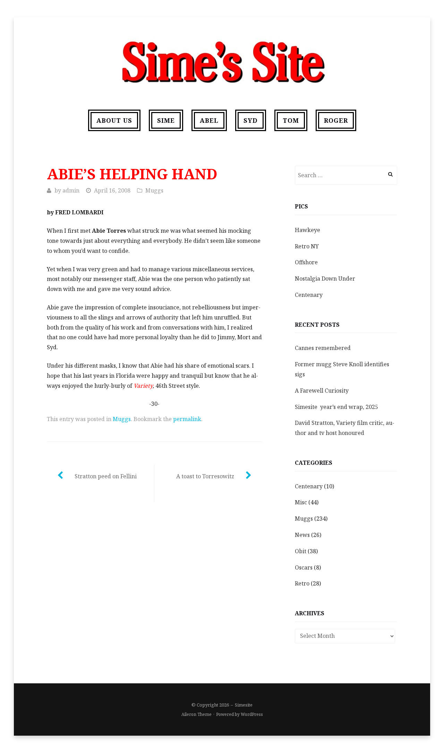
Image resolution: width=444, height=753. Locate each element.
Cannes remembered (323, 348)
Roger (336, 120)
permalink (187, 419)
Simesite (244, 705)
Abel (209, 120)
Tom (291, 120)
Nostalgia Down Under (325, 278)
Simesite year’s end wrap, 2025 (336, 407)
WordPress (252, 714)
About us (114, 120)
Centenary (309, 295)
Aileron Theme (196, 714)
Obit (300, 551)
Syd (251, 120)
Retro (302, 583)
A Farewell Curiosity (322, 390)
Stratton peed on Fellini (106, 476)
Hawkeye (307, 230)
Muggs (154, 190)
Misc (301, 502)
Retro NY (307, 246)
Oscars (304, 567)
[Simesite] (222, 59)
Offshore (306, 262)
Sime (166, 120)
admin (70, 190)
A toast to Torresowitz (205, 476)
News (302, 535)
